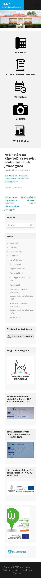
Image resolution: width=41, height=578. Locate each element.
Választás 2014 (16, 273)
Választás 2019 (16, 285)
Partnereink (15, 317)
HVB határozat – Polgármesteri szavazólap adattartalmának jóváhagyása (12, 203)
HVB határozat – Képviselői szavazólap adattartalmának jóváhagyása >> (17, 178)
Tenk (6, 3)
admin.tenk (26, 170)
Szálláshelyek (15, 264)
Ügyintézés (14, 243)
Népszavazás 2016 (18, 268)
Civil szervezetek (16, 251)
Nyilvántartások (16, 260)
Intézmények (15, 247)
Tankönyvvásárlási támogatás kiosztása (28, 200)
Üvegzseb (14, 255)
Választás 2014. (17, 187)
